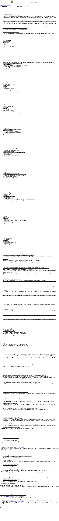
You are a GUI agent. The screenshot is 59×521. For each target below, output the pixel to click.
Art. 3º (3, 497)
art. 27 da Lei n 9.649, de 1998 (20, 447)
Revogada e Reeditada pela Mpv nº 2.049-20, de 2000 (5, 5)
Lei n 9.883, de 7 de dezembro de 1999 (11, 496)
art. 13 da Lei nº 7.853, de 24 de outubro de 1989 (22, 502)
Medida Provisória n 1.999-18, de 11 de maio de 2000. (19, 501)
